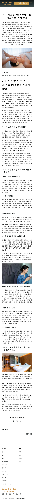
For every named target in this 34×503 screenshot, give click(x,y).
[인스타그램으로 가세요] (6, 494)
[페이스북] (14, 421)
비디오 (4, 471)
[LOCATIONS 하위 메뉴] (6, 458)
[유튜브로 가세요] (10, 494)
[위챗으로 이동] (17, 494)
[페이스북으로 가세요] (3, 494)
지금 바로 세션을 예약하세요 (10, 404)
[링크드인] (20, 421)
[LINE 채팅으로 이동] (13, 494)
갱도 (3, 465)
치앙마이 (20, 455)
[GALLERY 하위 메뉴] (6, 464)
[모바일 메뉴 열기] (31, 3)
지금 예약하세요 (21, 3)
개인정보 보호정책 (21, 498)
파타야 (20, 458)
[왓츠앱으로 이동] (20, 494)
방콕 (19, 452)
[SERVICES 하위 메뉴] (7, 474)
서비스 (4, 474)
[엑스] (17, 421)
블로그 (8, 72)
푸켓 (19, 461)
